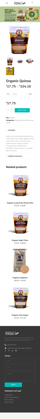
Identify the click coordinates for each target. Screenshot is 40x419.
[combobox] (19, 94)
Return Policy (9, 402)
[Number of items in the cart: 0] (32, 2)
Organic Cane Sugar (20, 315)
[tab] (20, 130)
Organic (17, 120)
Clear (30, 94)
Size (8, 94)
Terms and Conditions (12, 397)
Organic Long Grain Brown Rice (20, 203)
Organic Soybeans (20, 277)
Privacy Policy (9, 400)
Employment (9, 395)
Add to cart (22, 110)
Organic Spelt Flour (20, 240)
